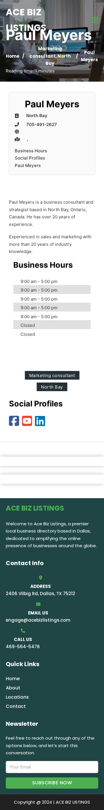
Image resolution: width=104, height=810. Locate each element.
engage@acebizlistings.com (38, 620)
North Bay (52, 387)
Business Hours (31, 150)
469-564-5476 (23, 647)
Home (12, 56)
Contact (16, 706)
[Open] (95, 20)
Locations (17, 697)
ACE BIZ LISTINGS (26, 19)
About (13, 688)
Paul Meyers (28, 165)
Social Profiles (30, 158)
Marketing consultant (52, 375)
